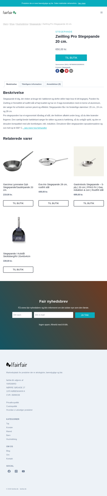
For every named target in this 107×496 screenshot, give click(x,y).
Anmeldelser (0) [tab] (54, 84)
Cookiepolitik (11, 406)
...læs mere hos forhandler (35, 128)
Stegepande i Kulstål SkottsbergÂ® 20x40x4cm (16, 255)
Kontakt (9, 459)
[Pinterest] (67, 71)
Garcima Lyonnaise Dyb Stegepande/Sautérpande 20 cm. (18, 187)
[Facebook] (57, 71)
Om (8, 455)
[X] (62, 71)
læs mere (81, 3)
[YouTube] (23, 471)
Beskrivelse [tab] (11, 84)
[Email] (71, 71)
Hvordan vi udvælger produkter (19, 410)
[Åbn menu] (101, 13)
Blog (8, 451)
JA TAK (85, 315)
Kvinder (9, 427)
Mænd (9, 431)
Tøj (7, 423)
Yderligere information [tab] (32, 84)
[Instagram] (16, 471)
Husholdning (11, 439)
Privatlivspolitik (12, 402)
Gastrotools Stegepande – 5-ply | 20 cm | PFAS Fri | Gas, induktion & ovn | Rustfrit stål (89, 187)
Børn (8, 435)
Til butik (71, 57)
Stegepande (64, 32)
